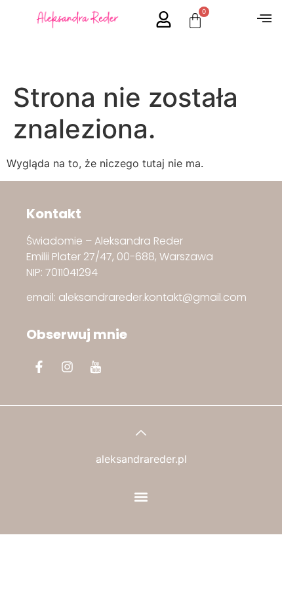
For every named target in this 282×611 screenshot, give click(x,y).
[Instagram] (66, 366)
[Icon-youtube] (95, 366)
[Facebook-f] (38, 366)
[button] (263, 19)
